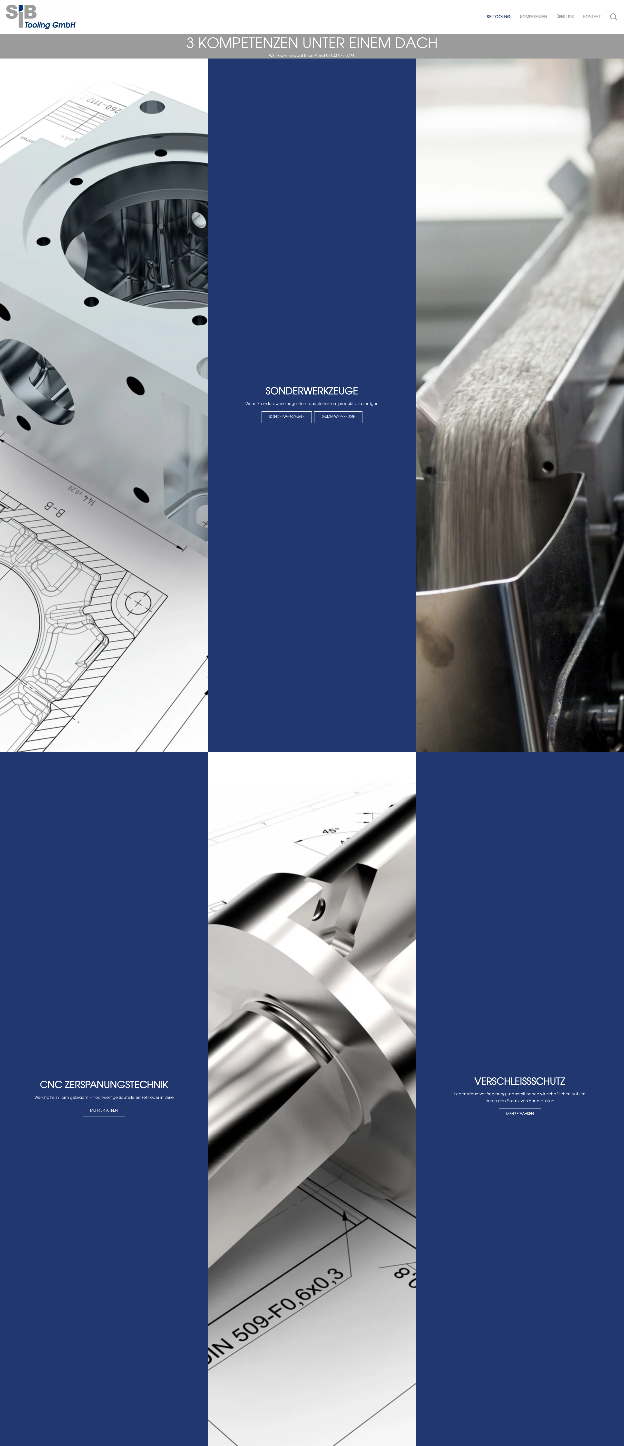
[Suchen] (614, 17)
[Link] (41, 17)
